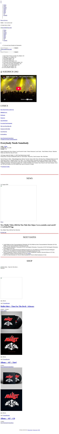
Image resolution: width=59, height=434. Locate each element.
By (3, 232)
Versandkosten (6, 303)
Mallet (5, 146)
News (2, 222)
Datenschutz (30, 430)
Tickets (29, 253)
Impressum (35, 430)
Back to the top (4, 20)
